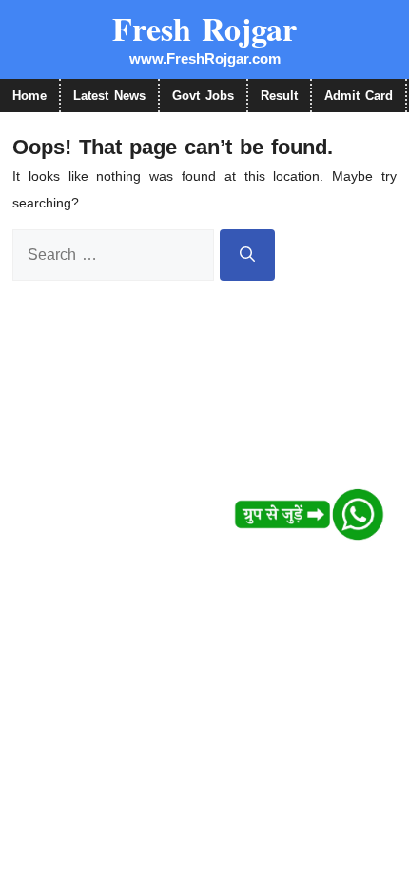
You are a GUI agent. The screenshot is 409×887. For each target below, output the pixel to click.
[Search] (247, 255)
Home (29, 96)
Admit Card (358, 96)
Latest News (109, 96)
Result (279, 96)
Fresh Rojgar (204, 28)
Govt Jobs (203, 96)
